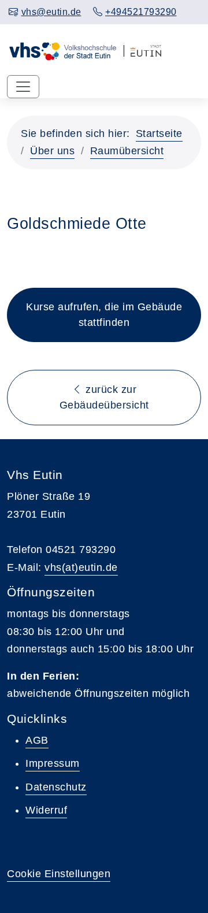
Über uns (52, 151)
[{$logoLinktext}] (62, 49)
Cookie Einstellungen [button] (58, 873)
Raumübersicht (127, 151)
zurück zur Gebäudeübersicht (104, 397)
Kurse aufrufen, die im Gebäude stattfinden (104, 314)
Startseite (159, 133)
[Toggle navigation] (23, 86)
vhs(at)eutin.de (81, 567)
